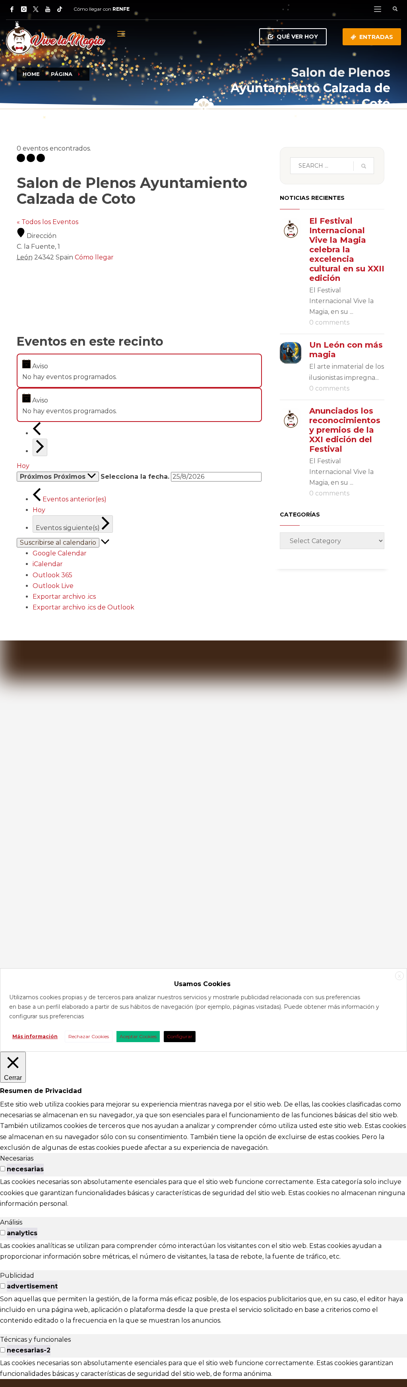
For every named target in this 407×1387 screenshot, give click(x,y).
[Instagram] (24, 9)
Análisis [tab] (11, 1222)
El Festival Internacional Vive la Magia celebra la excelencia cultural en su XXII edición (346, 249)
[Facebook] (12, 9)
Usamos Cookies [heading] (202, 984)
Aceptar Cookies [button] (138, 1036)
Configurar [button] (179, 1036)
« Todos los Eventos (47, 222)
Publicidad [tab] (17, 1275)
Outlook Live (53, 586)
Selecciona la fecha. (135, 476)
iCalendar (48, 564)
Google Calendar (60, 553)
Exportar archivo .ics (64, 596)
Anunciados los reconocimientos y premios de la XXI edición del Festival (344, 430)
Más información (35, 1036)
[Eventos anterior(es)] (37, 433)
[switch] (2, 1168)
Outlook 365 (52, 575)
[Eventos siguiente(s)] (40, 447)
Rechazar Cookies (88, 1036)
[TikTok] (60, 9)
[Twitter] (36, 9)
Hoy (23, 466)
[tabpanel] (203, 1192)
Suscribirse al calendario (58, 542)
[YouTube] (48, 9)
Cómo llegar (94, 257)
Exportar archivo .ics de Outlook (83, 607)
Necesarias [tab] (16, 1158)
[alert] (139, 371)
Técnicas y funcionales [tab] (35, 1339)
